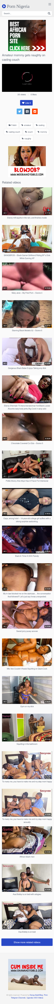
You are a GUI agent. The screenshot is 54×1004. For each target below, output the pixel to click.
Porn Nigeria (17, 6)
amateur (27, 125)
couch (30, 131)
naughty (27, 138)
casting (41, 125)
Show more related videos (27, 942)
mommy (43, 131)
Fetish (14, 125)
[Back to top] (50, 999)
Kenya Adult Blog (36, 995)
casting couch (14, 131)
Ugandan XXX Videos (35, 997)
